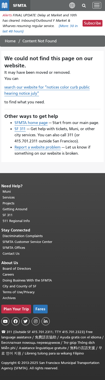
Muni (7, 191)
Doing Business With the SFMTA (27, 280)
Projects (8, 203)
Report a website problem (38, 147)
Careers (8, 274)
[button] (72, 5)
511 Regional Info (16, 221)
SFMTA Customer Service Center (27, 242)
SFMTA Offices (14, 248)
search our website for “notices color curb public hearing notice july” (47, 90)
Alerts (7, 15)
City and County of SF (19, 286)
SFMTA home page (31, 122)
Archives (9, 298)
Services (9, 197)
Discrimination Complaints (23, 236)
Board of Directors (17, 268)
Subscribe (92, 23)
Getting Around (15, 209)
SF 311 (20, 129)
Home (10, 41)
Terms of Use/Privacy (19, 292)
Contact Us (11, 253)
